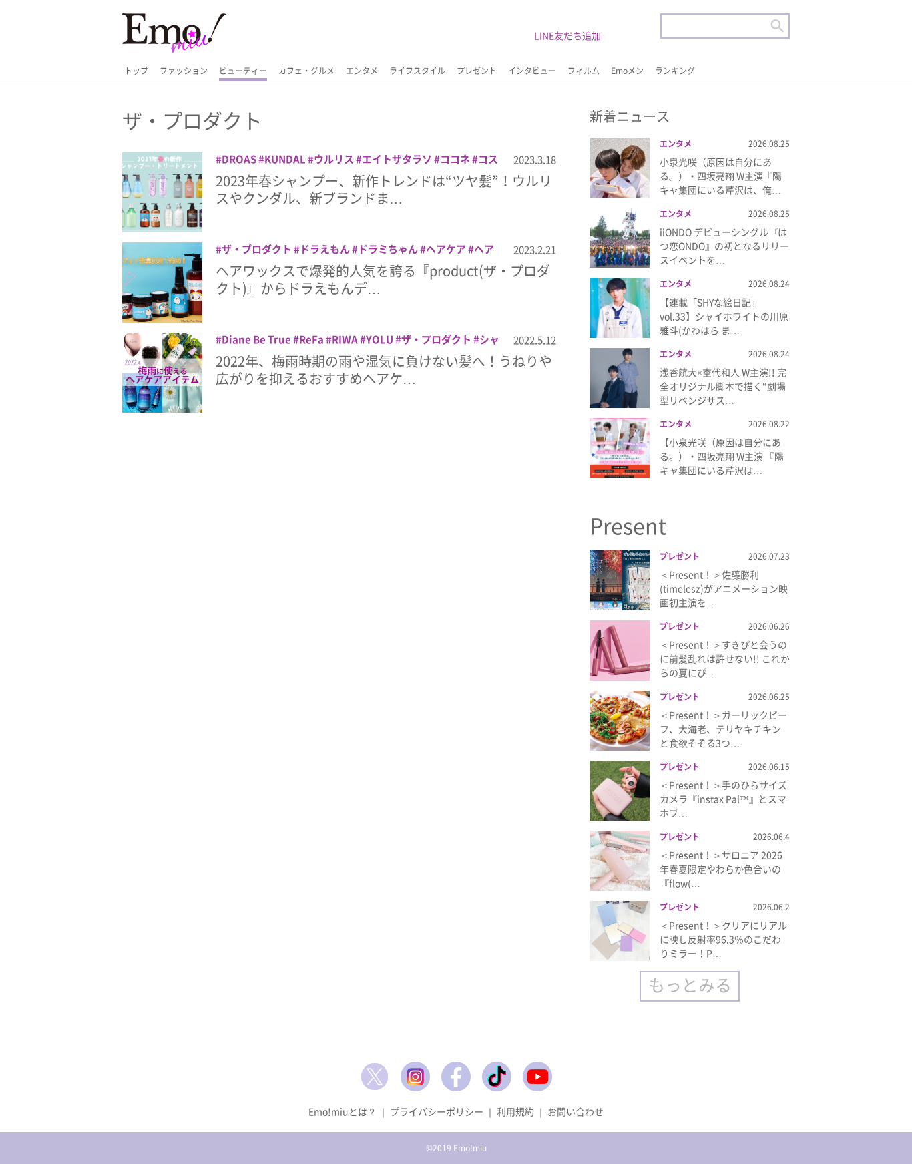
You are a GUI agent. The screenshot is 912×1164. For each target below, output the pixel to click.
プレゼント (477, 71)
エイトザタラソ (397, 159)
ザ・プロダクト (257, 249)
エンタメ (362, 71)
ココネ (455, 159)
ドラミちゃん (388, 249)
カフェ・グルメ (306, 71)
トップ (136, 71)
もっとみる (690, 984)
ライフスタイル (417, 71)
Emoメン (627, 71)
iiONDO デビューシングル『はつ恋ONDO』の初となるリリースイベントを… (724, 245)
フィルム (583, 71)
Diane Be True (256, 339)
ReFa (311, 339)
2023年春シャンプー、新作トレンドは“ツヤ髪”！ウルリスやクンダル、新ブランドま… (384, 189)
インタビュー (532, 71)
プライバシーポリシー (436, 1111)
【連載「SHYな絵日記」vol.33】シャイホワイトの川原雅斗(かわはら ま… (724, 316)
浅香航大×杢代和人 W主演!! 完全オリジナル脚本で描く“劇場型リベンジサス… (723, 386)
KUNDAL (285, 159)
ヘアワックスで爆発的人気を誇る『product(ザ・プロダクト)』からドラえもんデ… (383, 279)
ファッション (184, 71)
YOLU (379, 339)
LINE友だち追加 (567, 35)
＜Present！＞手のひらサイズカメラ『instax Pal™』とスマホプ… (723, 798)
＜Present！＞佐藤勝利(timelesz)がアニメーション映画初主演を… (724, 588)
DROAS (239, 159)
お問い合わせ (575, 1111)
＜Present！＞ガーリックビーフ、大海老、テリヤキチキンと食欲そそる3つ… (723, 728)
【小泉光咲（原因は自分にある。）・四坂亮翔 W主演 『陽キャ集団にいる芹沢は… (722, 456)
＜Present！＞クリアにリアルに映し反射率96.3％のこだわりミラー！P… (723, 939)
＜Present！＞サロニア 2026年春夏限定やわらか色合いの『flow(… (721, 869)
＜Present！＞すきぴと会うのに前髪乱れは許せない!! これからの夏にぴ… (725, 658)
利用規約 (515, 1111)
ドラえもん (325, 249)
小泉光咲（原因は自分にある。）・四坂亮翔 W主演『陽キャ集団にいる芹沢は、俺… (721, 175)
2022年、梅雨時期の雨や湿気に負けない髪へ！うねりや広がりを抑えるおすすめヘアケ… (384, 369)
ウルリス (334, 159)
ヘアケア (446, 249)
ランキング (675, 71)
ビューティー (243, 71)
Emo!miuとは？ (342, 1111)
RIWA (345, 339)
